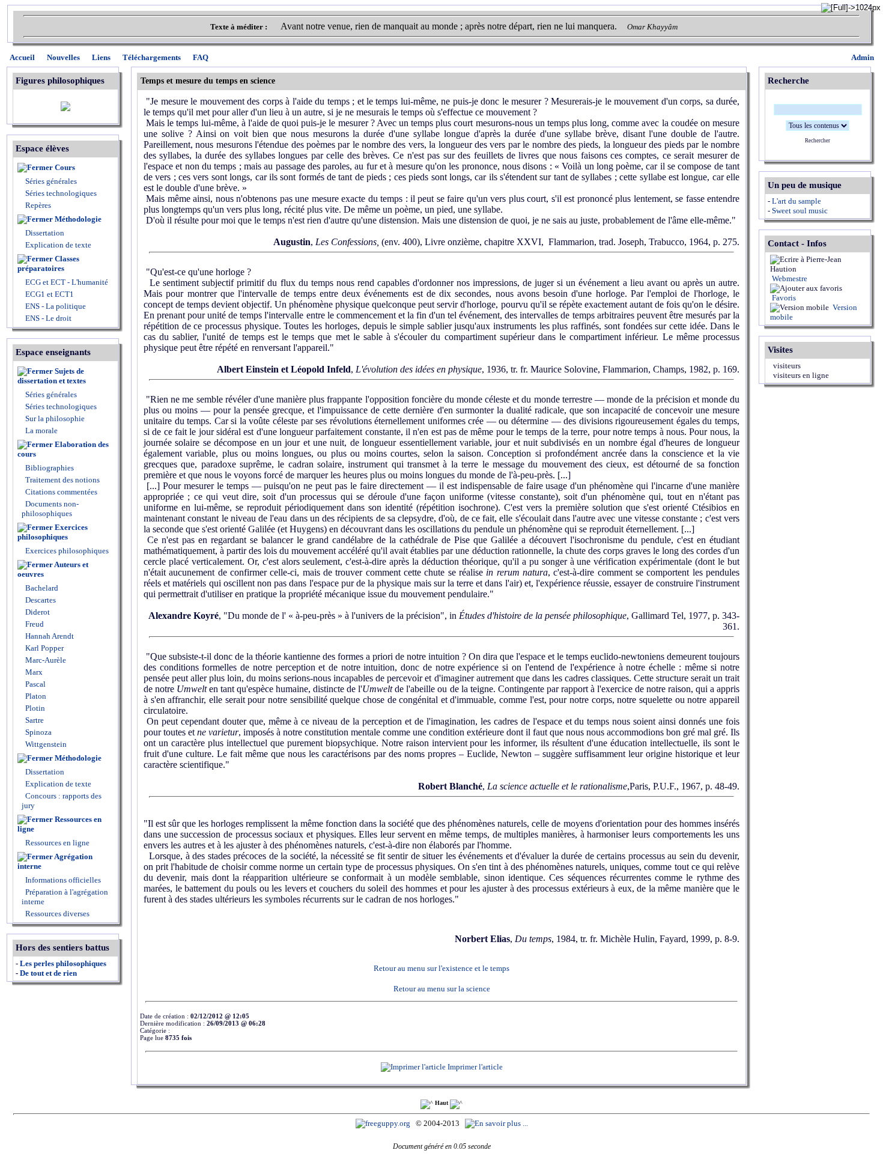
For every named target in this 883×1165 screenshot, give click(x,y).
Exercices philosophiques (52, 532)
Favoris (783, 297)
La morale (40, 430)
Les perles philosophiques (63, 963)
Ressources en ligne (59, 824)
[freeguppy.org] (384, 1123)
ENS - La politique (54, 306)
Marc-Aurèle (44, 660)
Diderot (36, 611)
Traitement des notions (62, 479)
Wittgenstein (45, 744)
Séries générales (51, 181)
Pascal (34, 684)
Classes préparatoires (48, 263)
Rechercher (817, 141)
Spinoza (37, 732)
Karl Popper (43, 647)
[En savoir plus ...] (497, 1123)
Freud (33, 623)
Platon (34, 696)
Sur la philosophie (55, 418)
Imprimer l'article (474, 1066)
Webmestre (788, 278)
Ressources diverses (56, 913)
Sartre (33, 720)
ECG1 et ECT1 (48, 294)
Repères (38, 205)
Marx (33, 672)
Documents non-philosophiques (50, 508)
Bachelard (40, 587)
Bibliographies (49, 467)
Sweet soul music (800, 210)
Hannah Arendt (48, 635)
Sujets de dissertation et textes (51, 376)
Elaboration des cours (63, 449)
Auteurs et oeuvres (52, 569)
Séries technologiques (61, 193)
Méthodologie (78, 219)
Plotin (34, 708)
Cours (65, 167)
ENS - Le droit (47, 318)
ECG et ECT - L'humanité (65, 282)
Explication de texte (58, 244)
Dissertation (44, 232)
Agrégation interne (55, 861)
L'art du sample (796, 200)
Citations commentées (61, 491)
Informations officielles (62, 879)
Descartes (39, 599)
